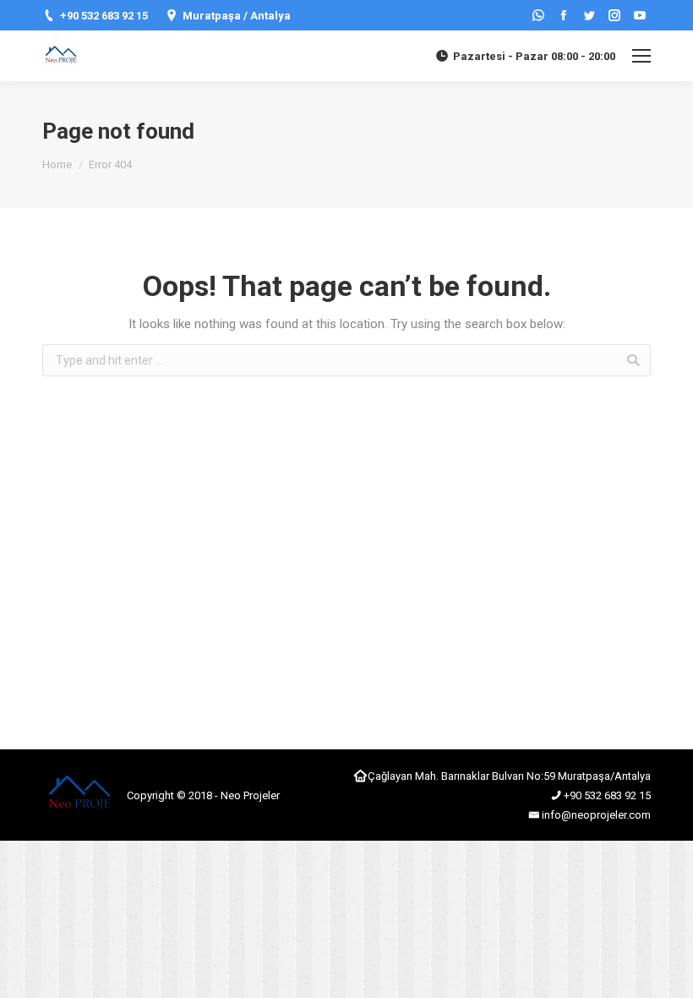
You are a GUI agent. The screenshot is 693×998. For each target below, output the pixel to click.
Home (57, 164)
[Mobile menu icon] (641, 56)
